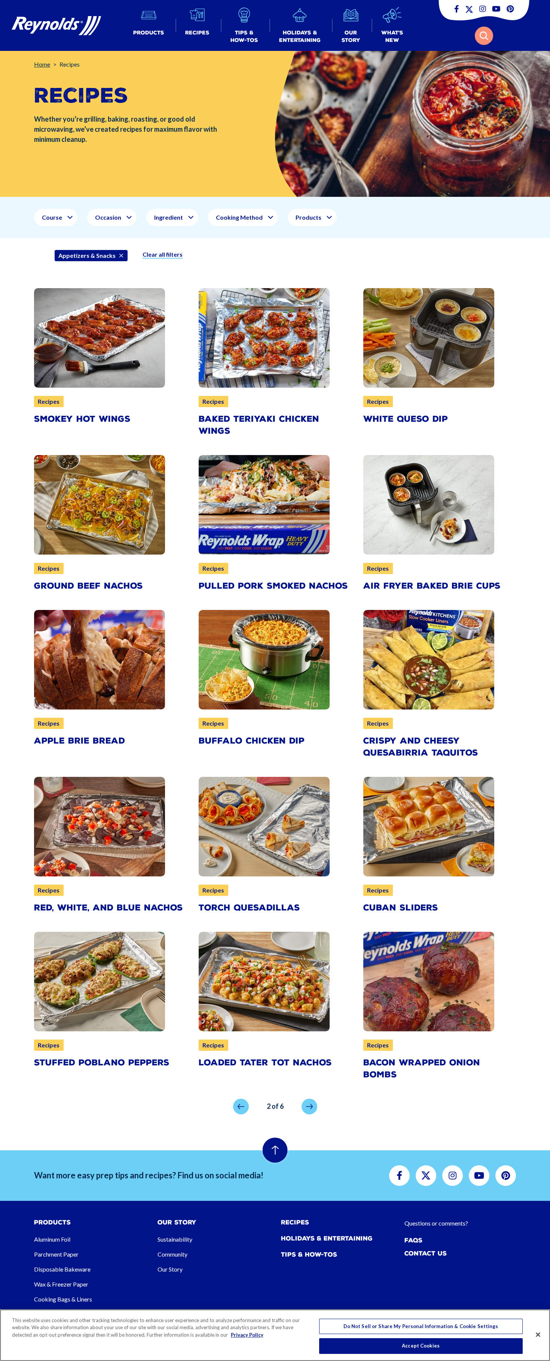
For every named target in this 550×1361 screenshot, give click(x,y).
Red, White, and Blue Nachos (108, 908)
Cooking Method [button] (239, 217)
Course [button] (52, 217)
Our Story (170, 1269)
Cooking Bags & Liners (63, 1299)
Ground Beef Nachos (88, 586)
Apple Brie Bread (79, 741)
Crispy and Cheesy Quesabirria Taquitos (420, 747)
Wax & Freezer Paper (61, 1284)
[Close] (538, 1334)
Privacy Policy (247, 1335)
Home (42, 64)
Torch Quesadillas (249, 908)
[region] (275, 1335)
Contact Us (425, 1253)
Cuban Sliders (400, 908)
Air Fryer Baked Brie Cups (432, 586)
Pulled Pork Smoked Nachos (273, 586)
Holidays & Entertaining (327, 1238)
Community (172, 1254)
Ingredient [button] (168, 217)
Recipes (295, 1222)
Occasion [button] (108, 217)
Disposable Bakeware (62, 1269)
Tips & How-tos (309, 1254)
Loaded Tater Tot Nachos (265, 1063)
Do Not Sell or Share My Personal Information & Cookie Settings (420, 1326)
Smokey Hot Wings (82, 419)
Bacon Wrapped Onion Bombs (421, 1069)
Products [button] (308, 217)
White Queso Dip (405, 419)
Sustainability (175, 1239)
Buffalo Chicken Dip (252, 741)
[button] (148, 25)
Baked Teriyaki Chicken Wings (259, 425)
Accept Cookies (421, 1345)
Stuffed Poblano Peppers (101, 1063)
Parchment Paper (56, 1254)
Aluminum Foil (52, 1239)
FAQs (413, 1240)
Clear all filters (163, 254)
